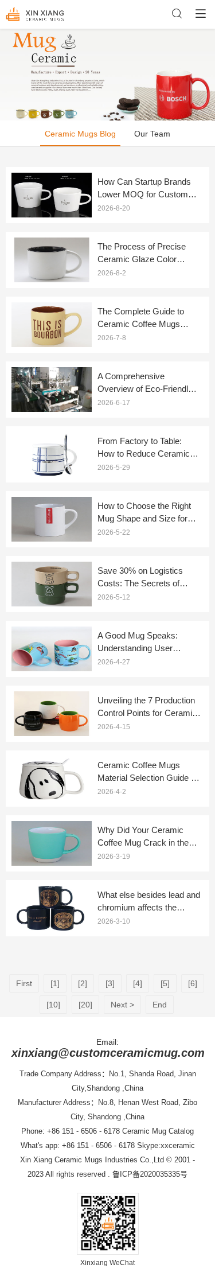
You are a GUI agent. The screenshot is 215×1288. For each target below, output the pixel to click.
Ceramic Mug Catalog (158, 1131)
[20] (85, 1004)
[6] (192, 983)
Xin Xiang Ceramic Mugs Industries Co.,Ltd (92, 1159)
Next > (122, 1004)
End (160, 1004)
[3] (110, 983)
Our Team (152, 133)
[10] (53, 1004)
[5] (165, 983)
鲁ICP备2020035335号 (149, 1174)
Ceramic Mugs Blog (80, 133)
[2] (82, 983)
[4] (137, 983)
